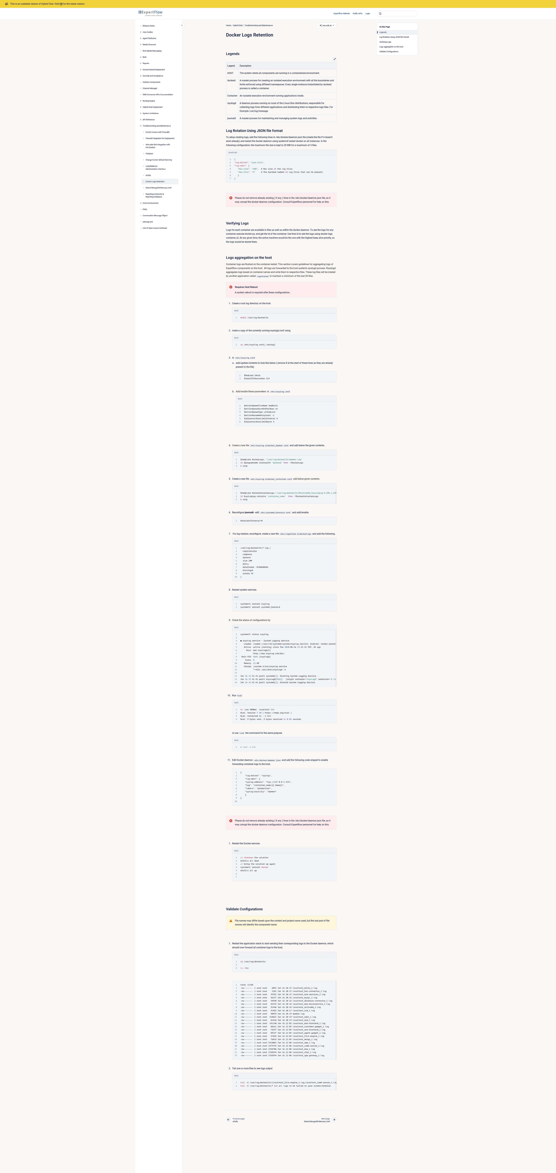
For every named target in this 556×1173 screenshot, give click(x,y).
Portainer (149, 154)
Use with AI (327, 25)
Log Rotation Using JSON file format (394, 37)
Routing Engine (149, 101)
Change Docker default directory (159, 160)
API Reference (149, 119)
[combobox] (397, 13)
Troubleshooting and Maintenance (157, 126)
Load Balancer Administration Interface (156, 167)
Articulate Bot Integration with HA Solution (158, 146)
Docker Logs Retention (155, 181)
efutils (148, 175)
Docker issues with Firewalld (157, 132)
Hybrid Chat (237, 25)
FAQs (145, 209)
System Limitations (151, 113)
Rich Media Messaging (152, 51)
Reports (146, 63)
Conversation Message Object (155, 215)
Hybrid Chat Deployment (153, 107)
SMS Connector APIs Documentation (158, 94)
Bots (145, 57)
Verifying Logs (385, 42)
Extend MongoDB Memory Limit (158, 188)
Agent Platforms (149, 38)
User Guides (148, 32)
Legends (383, 32)
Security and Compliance (153, 76)
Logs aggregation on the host (391, 47)
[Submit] (380, 13)
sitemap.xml (148, 222)
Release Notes (149, 26)
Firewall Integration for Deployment (160, 138)
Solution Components (151, 82)
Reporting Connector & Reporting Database (155, 195)
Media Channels (149, 44)
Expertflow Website (342, 13)
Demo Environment (150, 203)
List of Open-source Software (155, 228)
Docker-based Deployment (154, 69)
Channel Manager (150, 88)
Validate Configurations (388, 51)
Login (367, 13)
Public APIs (357, 13)
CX (61, 3)
